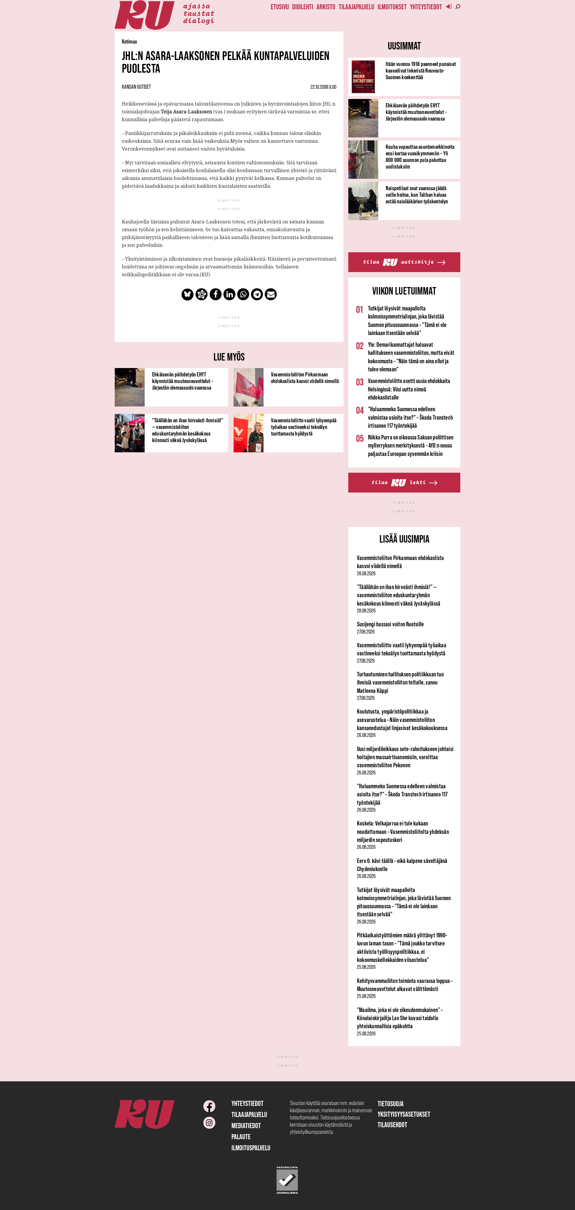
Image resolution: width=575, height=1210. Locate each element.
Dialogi (198, 20)
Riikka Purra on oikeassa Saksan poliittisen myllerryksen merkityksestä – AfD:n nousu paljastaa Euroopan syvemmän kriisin (410, 445)
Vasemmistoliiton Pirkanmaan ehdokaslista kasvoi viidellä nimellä (305, 377)
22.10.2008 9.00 (323, 87)
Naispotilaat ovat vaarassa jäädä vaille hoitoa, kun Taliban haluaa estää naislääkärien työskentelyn (417, 195)
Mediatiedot (246, 1126)
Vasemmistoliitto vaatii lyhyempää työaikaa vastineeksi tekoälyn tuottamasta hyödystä (304, 427)
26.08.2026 (366, 735)
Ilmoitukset (392, 7)
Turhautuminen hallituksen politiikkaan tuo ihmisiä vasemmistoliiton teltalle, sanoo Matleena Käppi (400, 682)
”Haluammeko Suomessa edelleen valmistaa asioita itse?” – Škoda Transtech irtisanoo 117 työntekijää (410, 417)
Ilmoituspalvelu (250, 1148)
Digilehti (302, 7)
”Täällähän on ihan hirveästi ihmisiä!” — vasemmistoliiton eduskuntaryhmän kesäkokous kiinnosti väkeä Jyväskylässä (187, 430)
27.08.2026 (366, 632)
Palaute (241, 1137)
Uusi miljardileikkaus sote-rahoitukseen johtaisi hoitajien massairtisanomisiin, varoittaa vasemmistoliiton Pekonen (405, 757)
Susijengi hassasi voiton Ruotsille (390, 624)
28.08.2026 (366, 574)
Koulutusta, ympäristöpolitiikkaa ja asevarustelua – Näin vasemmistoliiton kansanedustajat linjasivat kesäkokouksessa (402, 719)
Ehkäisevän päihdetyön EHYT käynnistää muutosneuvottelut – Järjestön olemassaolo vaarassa (182, 381)
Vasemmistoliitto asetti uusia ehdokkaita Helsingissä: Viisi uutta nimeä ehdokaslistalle (409, 389)
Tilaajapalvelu (356, 7)
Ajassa (196, 5)
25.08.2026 (366, 967)
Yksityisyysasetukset (404, 1114)
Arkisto (326, 7)
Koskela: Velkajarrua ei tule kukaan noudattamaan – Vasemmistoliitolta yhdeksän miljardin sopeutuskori (403, 831)
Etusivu (280, 7)
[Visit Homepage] (145, 15)
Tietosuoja (391, 1104)
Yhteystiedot (426, 7)
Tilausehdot (392, 1125)
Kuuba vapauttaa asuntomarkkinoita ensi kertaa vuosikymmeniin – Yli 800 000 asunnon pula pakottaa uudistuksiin (420, 156)
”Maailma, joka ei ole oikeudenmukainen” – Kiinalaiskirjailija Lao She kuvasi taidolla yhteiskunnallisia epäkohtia (400, 1018)
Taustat (198, 12)
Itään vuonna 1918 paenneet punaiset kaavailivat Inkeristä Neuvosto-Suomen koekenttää (421, 70)
